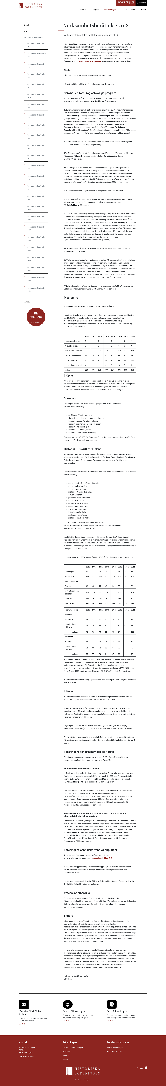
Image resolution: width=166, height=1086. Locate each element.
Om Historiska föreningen (73, 1047)
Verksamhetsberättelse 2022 (36, 75)
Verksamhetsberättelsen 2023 (37, 55)
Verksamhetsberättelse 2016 (36, 136)
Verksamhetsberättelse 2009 (36, 208)
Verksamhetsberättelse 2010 (36, 197)
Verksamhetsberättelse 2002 (36, 279)
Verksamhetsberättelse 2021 (36, 85)
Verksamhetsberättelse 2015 (36, 146)
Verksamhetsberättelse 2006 (36, 238)
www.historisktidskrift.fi (101, 858)
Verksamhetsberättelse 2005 (36, 248)
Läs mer (22, 1024)
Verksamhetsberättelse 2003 (36, 269)
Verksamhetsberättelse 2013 (36, 167)
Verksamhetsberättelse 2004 (36, 259)
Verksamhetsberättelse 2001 (36, 289)
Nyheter (83, 10)
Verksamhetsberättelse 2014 (36, 157)
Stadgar (27, 31)
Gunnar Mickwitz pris (115, 1047)
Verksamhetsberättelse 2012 (36, 177)
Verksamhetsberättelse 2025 (36, 65)
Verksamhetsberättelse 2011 (36, 187)
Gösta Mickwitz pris (114, 1051)
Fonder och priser (128, 10)
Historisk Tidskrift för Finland (88, 61)
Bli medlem (142, 3)
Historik (27, 302)
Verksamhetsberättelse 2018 (36, 116)
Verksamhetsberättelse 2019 (36, 106)
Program (95, 10)
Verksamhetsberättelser (33, 37)
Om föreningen (110, 10)
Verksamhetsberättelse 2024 (36, 45)
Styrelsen (28, 25)
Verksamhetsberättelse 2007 (36, 228)
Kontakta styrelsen (26, 1056)
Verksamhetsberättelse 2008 (36, 218)
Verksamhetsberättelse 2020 (36, 96)
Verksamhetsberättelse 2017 (36, 126)
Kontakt (144, 10)
